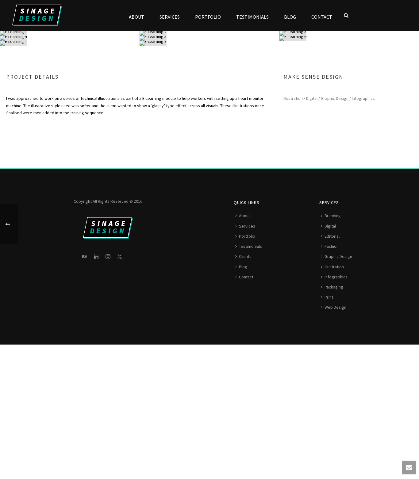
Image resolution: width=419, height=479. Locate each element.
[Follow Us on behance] (84, 257)
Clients (245, 256)
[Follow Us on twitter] (119, 257)
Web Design (335, 307)
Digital (330, 226)
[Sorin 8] (209, 43)
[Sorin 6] (349, 38)
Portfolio (208, 17)
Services (170, 17)
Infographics (336, 277)
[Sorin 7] (70, 43)
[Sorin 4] (70, 38)
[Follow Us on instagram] (108, 257)
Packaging (334, 287)
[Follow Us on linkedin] (96, 257)
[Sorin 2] (209, 33)
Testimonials (252, 17)
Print (329, 297)
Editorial (332, 236)
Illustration (334, 267)
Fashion (332, 246)
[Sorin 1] (70, 33)
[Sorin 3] (349, 33)
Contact (321, 17)
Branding (333, 215)
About (136, 17)
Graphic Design (338, 256)
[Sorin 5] (209, 38)
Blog (290, 17)
